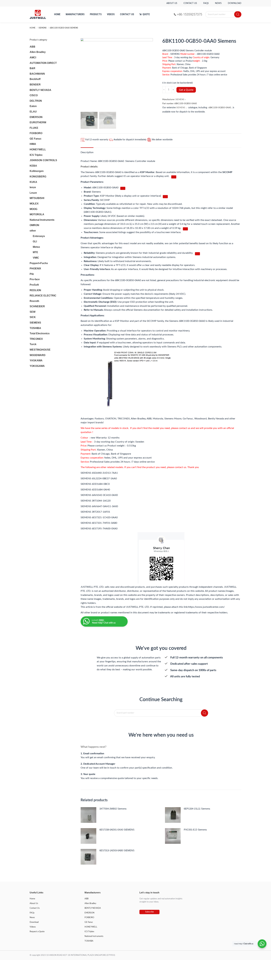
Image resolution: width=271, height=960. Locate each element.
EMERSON (36, 117)
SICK (33, 317)
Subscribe (149, 912)
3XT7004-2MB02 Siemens (113, 808)
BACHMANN (37, 73)
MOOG (33, 209)
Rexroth (34, 301)
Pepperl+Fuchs (39, 263)
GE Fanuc (35, 138)
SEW (32, 312)
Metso (36, 247)
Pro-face (35, 279)
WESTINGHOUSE (40, 349)
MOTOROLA (37, 214)
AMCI (33, 57)
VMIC (36, 257)
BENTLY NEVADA (40, 90)
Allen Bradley (38, 52)
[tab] (87, 151)
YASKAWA (36, 360)
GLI (35, 241)
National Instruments (42, 220)
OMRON (34, 225)
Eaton (33, 106)
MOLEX (34, 203)
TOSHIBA (35, 328)
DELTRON (36, 100)
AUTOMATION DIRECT (43, 63)
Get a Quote (186, 90)
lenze (33, 187)
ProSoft (34, 284)
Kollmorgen (37, 171)
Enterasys (39, 236)
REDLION (35, 290)
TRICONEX (36, 339)
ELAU (33, 111)
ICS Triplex (36, 155)
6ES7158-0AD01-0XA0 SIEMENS (116, 829)
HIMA (33, 144)
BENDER (35, 84)
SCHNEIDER (37, 306)
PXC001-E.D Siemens (195, 829)
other (33, 230)
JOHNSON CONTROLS (43, 160)
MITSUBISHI (37, 198)
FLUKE (34, 128)
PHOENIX (35, 268)
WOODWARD (37, 355)
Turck (33, 344)
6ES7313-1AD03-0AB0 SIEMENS (116, 850)
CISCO (34, 95)
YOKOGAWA (37, 366)
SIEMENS (179, 100)
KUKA (33, 182)
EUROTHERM (38, 122)
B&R (32, 68)
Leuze (33, 192)
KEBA (33, 165)
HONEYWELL (38, 149)
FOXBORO (36, 133)
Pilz (32, 274)
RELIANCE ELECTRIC (43, 295)
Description (87, 152)
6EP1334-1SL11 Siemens (197, 808)
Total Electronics (40, 333)
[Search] (237, 14)
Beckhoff (35, 79)
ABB (32, 46)
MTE (35, 252)
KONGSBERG (38, 176)
